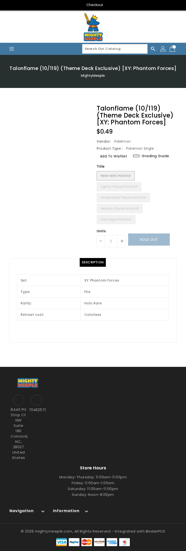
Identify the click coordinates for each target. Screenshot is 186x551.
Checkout (94, 4)
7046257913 (37, 409)
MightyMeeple (93, 75)
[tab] (93, 262)
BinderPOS (155, 531)
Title (101, 166)
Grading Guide (155, 155)
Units (101, 231)
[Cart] (173, 49)
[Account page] (163, 49)
